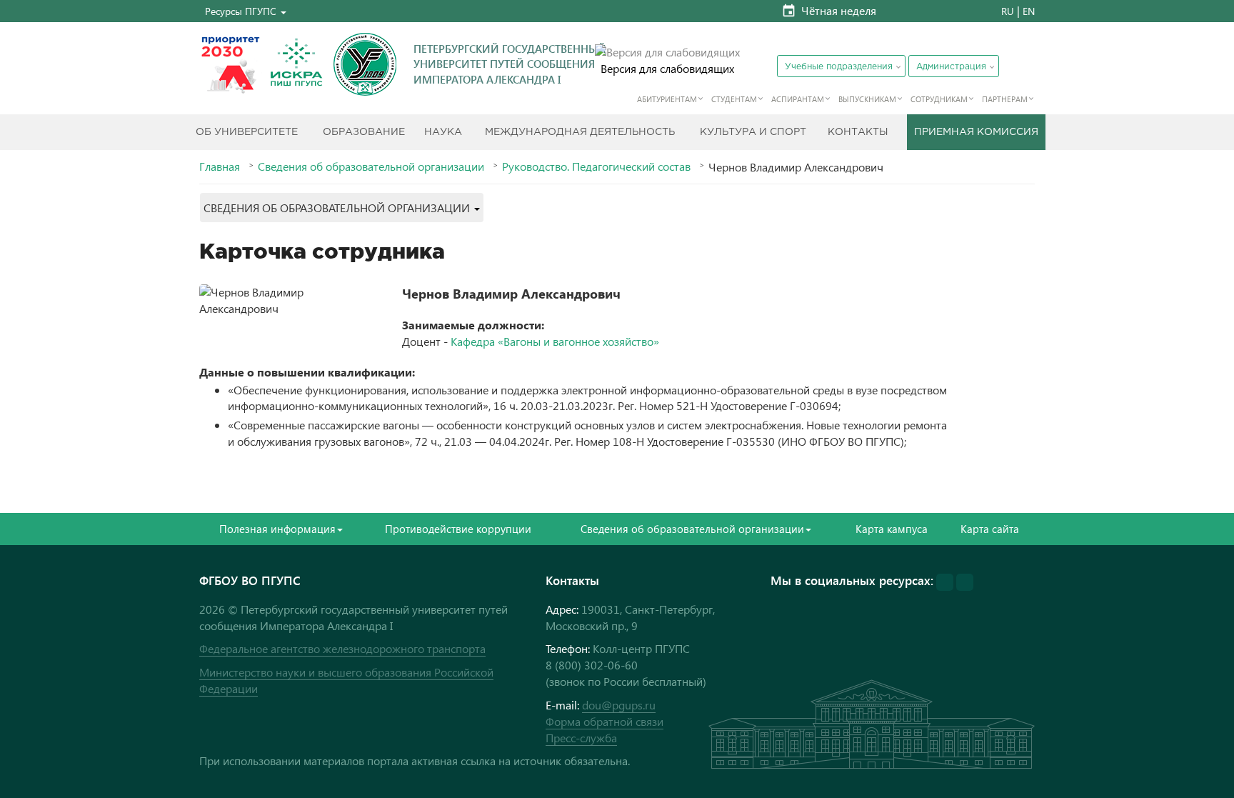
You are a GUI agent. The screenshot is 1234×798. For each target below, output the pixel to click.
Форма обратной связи (604, 721)
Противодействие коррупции (458, 529)
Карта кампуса (892, 529)
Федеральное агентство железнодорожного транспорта (342, 648)
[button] (245, 11)
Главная (219, 166)
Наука (443, 132)
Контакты (858, 132)
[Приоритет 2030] (230, 64)
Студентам (734, 99)
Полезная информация (277, 529)
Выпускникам (867, 99)
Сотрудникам (939, 99)
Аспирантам (797, 99)
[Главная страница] (364, 64)
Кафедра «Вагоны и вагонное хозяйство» (555, 341)
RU (1007, 11)
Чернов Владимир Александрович (511, 293)
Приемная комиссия (976, 132)
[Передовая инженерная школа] (296, 64)
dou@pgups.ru (619, 704)
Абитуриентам (667, 99)
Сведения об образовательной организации (371, 166)
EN (1029, 11)
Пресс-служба (581, 737)
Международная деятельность (580, 132)
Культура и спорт (753, 132)
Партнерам (1005, 99)
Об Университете (247, 132)
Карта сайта (989, 529)
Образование (364, 132)
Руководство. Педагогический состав (596, 166)
